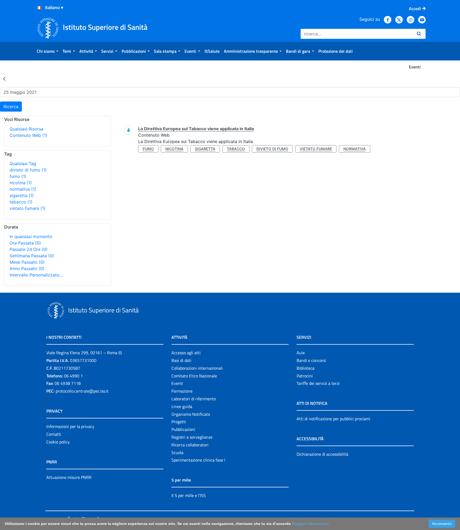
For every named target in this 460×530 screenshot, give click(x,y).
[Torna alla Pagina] (4, 78)
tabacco (21, 202)
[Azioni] (39, 8)
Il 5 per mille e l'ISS (188, 495)
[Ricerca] (419, 34)
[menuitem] (47, 51)
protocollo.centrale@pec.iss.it (82, 391)
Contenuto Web (28, 135)
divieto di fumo (28, 170)
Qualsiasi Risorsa (26, 129)
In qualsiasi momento (31, 236)
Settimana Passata (32, 255)
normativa (23, 189)
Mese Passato (27, 262)
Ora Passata (25, 243)
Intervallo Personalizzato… (36, 275)
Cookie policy (58, 442)
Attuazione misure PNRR (69, 477)
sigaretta (22, 195)
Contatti (53, 434)
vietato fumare (28, 208)
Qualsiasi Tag (23, 163)
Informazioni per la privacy (70, 426)
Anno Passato (27, 268)
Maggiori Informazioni (310, 523)
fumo (18, 176)
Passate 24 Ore (29, 249)
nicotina (21, 182)
